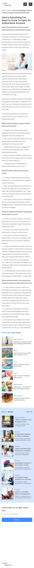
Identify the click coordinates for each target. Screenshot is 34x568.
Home (3, 10)
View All (29, 412)
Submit (17, 520)
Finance (9, 10)
